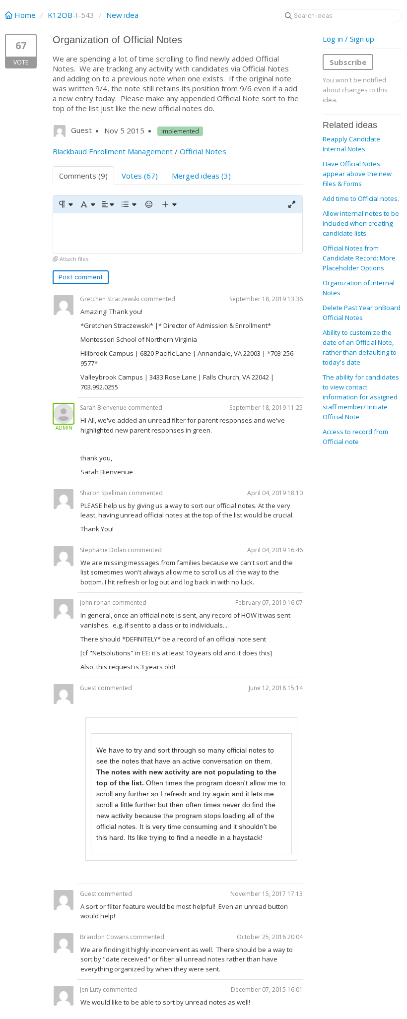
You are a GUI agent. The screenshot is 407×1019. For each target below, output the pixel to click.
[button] (65, 204)
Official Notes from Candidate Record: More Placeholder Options (359, 258)
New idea (122, 15)
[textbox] (177, 233)
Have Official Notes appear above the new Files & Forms (357, 173)
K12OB (60, 15)
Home (25, 15)
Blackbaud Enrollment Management (113, 151)
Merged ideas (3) (201, 176)
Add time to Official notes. (361, 198)
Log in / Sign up (348, 39)
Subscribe (348, 62)
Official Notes (203, 151)
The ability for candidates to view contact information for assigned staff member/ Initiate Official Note (361, 397)
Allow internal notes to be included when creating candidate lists (361, 223)
